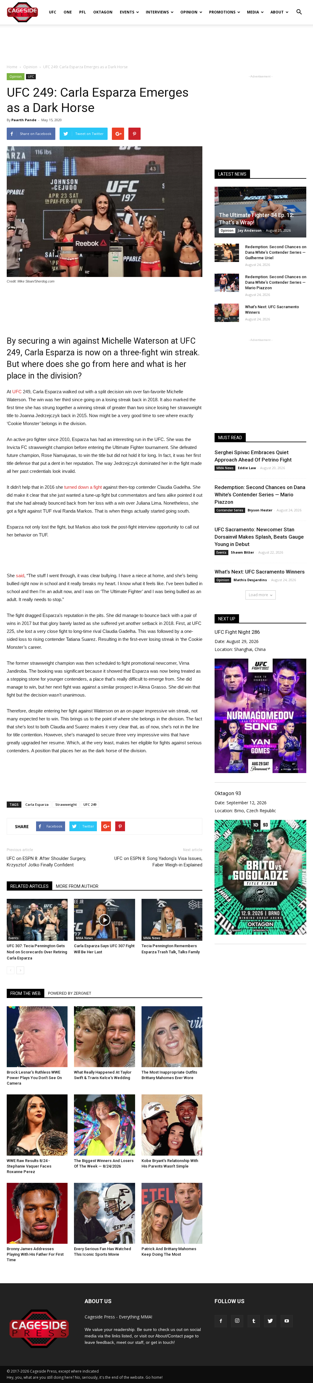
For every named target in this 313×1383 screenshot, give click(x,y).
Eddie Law (247, 467)
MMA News (84, 938)
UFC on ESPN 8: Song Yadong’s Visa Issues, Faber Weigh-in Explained (158, 862)
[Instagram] (237, 1321)
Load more (258, 594)
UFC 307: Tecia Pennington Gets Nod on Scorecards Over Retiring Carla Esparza (37, 952)
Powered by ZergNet (69, 993)
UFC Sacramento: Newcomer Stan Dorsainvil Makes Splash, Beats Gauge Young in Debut (259, 536)
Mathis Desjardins (250, 579)
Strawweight (66, 804)
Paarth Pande (23, 120)
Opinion (188, 12)
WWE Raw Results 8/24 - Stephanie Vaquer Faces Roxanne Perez (29, 1166)
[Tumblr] (254, 1321)
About (277, 12)
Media (253, 12)
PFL (82, 12)
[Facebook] (221, 1321)
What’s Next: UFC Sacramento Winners (260, 572)
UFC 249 (89, 804)
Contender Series (229, 510)
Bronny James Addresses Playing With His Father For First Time (35, 1254)
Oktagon (102, 12)
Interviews (157, 12)
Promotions (222, 12)
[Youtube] (287, 1321)
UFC (52, 12)
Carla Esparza (37, 804)
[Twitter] (270, 1321)
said (20, 575)
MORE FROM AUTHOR (77, 886)
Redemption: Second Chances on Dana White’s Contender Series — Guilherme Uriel (275, 252)
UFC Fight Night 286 (237, 632)
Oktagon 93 (228, 793)
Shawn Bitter (242, 552)
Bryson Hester (260, 510)
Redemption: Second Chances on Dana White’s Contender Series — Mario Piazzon (275, 282)
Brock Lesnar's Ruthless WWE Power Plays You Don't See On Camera (34, 1078)
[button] (299, 8)
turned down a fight (83, 487)
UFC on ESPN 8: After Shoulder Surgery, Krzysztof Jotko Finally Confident (46, 862)
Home (12, 66)
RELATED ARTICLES (29, 886)
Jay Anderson (250, 230)
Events (127, 12)
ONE (68, 12)
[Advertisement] (156, 41)
